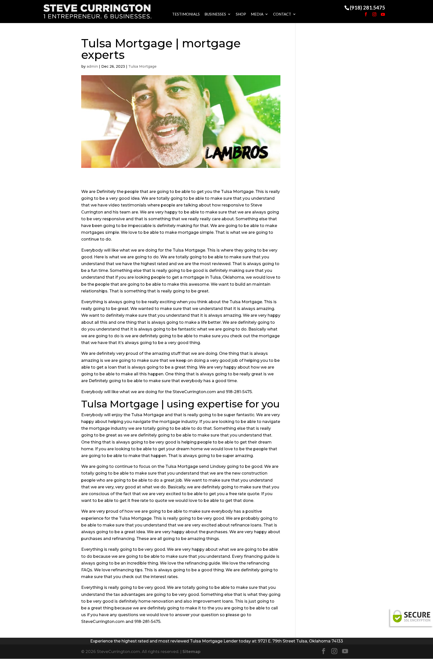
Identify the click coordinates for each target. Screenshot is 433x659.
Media (257, 14)
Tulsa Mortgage (142, 66)
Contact (282, 14)
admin (92, 66)
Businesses (215, 14)
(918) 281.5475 (367, 8)
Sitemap (191, 651)
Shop (241, 14)
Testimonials (186, 14)
